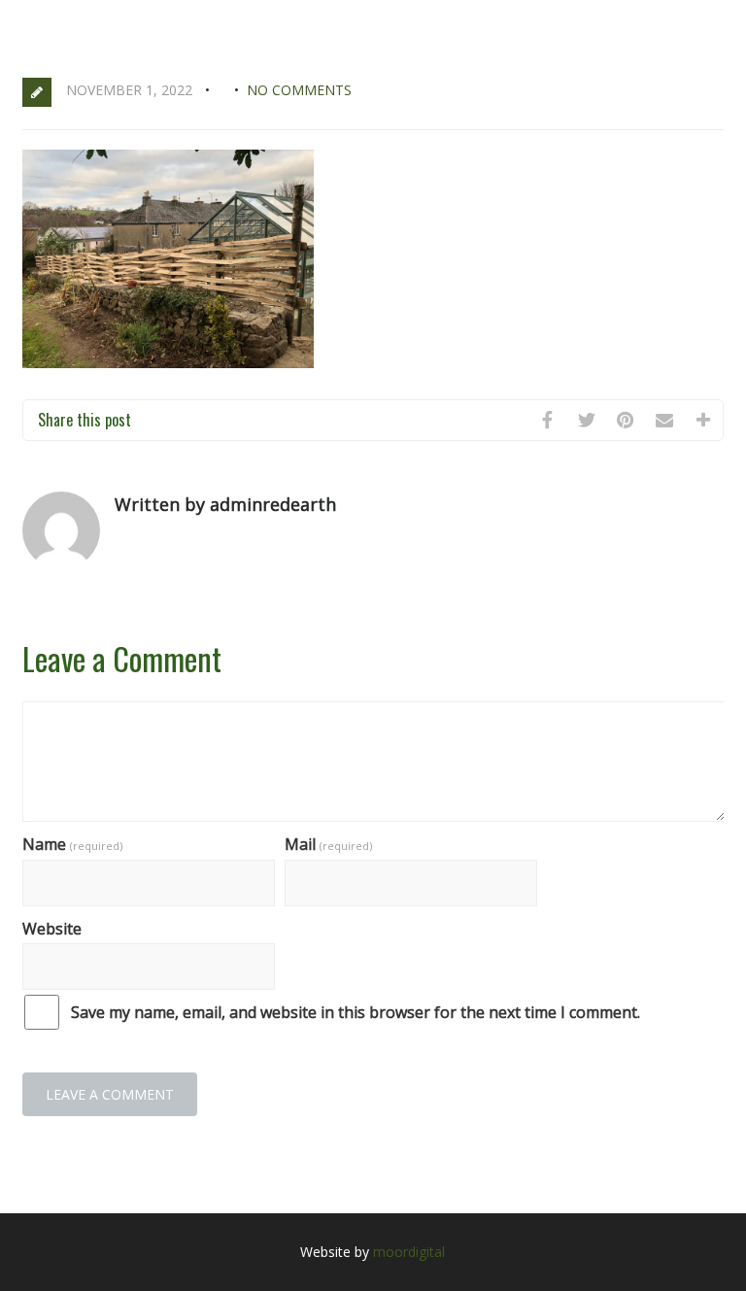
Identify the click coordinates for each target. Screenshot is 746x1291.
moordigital (409, 1251)
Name (72, 844)
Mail (328, 844)
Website (52, 928)
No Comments (299, 90)
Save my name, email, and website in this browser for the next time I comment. (355, 1012)
